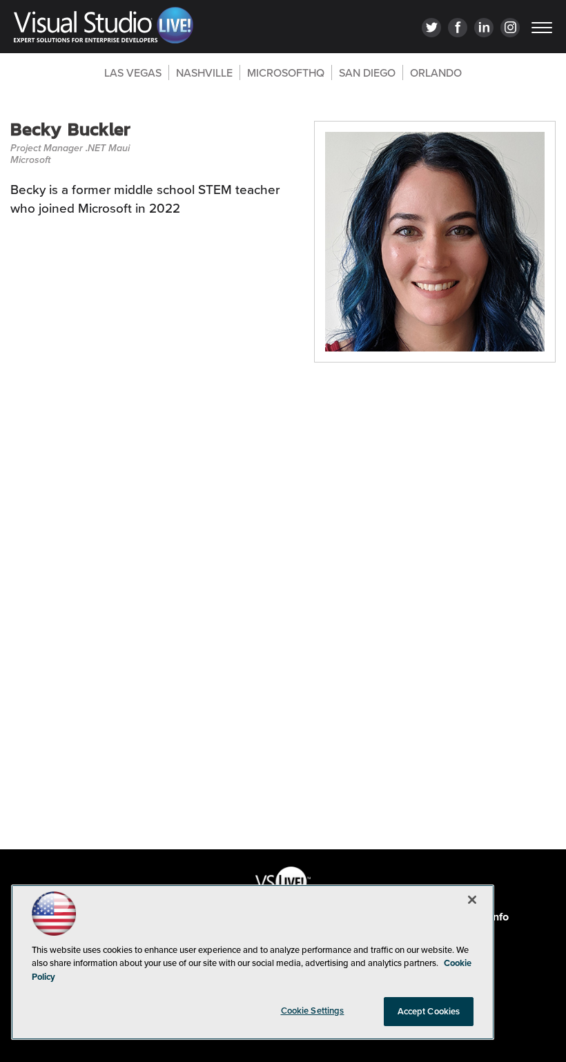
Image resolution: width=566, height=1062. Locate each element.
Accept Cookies (429, 1011)
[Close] (472, 900)
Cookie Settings (312, 1010)
